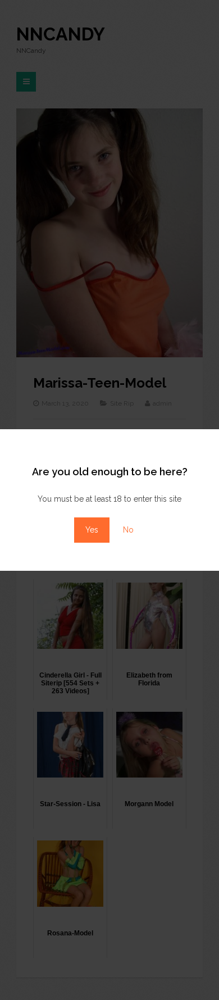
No (128, 529)
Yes (91, 529)
